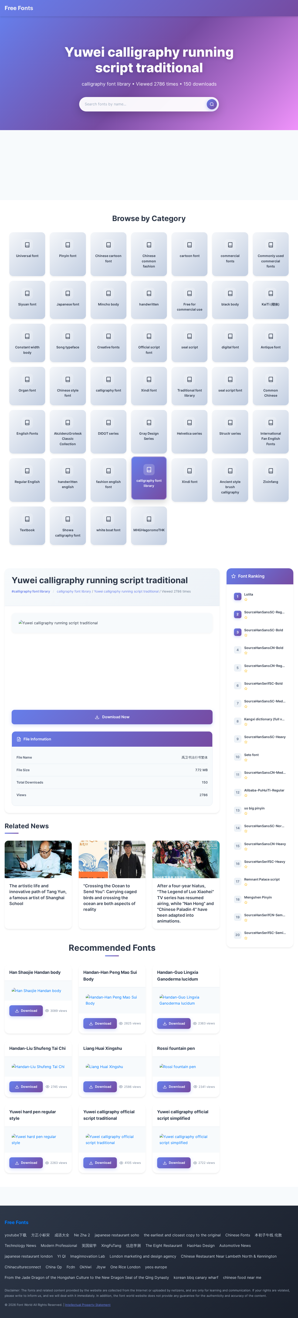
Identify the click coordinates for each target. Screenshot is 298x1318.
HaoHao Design (201, 1245)
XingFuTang (111, 1245)
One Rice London (125, 1267)
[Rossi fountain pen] (186, 1067)
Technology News (20, 1245)
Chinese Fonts (237, 1235)
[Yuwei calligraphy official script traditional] (112, 1140)
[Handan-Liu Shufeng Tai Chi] (38, 1067)
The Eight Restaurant (164, 1245)
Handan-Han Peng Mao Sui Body (110, 976)
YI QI (61, 1256)
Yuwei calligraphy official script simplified (182, 1115)
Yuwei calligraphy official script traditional (109, 1115)
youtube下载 (16, 1235)
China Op (54, 1267)
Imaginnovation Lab (87, 1256)
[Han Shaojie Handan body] (38, 991)
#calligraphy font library (31, 591)
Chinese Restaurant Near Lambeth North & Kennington (229, 1256)
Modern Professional (59, 1245)
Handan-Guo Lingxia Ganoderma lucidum (177, 976)
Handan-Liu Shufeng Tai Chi (37, 1048)
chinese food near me (242, 1277)
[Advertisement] (149, 165)
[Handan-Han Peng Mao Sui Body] (112, 1000)
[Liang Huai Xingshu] (112, 1067)
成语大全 (61, 1235)
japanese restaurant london (29, 1256)
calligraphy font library (74, 591)
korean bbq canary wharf (196, 1277)
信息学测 (133, 1245)
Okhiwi (85, 1267)
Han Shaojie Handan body (35, 972)
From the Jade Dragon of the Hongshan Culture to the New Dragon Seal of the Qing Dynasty (87, 1277)
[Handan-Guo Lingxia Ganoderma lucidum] (186, 1000)
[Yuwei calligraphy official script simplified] (186, 1140)
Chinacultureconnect (23, 1267)
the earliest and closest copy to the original (182, 1235)
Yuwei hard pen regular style (32, 1115)
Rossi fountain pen (176, 1048)
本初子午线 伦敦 (268, 1235)
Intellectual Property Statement (88, 1305)
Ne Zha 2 (82, 1235)
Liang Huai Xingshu (102, 1048)
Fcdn (71, 1267)
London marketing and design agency (143, 1256)
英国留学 (89, 1245)
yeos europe (156, 1267)
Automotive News (235, 1245)
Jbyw (101, 1267)
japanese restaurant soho (117, 1235)
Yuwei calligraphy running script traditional (126, 591)
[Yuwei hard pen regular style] (38, 1140)
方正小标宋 (40, 1235)
